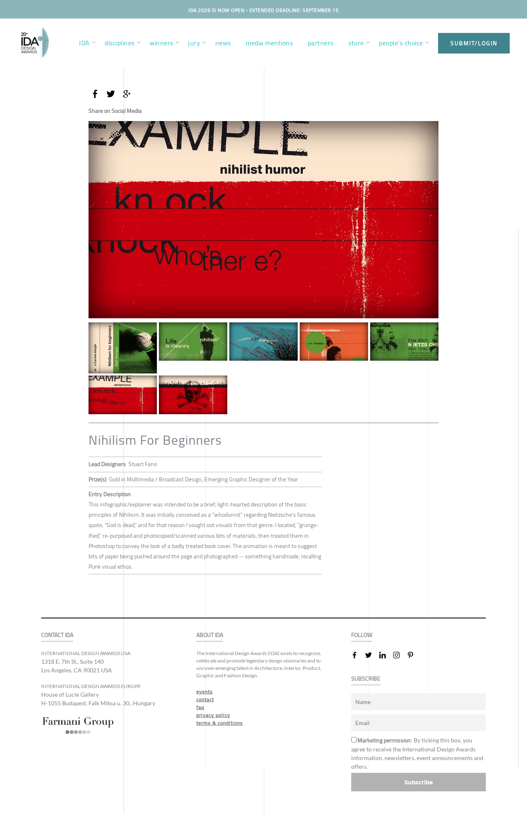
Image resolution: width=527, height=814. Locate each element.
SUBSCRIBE (365, 678)
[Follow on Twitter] (371, 655)
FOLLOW (361, 635)
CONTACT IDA (57, 635)
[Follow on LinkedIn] (385, 655)
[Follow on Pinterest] (413, 655)
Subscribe (418, 782)
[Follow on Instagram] (399, 655)
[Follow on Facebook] (357, 655)
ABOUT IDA (209, 635)
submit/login (473, 43)
